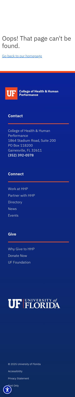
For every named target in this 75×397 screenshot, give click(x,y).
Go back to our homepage (22, 56)
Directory (15, 202)
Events (13, 215)
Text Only (13, 385)
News (12, 208)
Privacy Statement (18, 378)
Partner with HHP (21, 195)
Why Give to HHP (21, 249)
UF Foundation (19, 262)
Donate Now (17, 255)
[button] (7, 389)
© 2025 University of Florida (24, 364)
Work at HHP (18, 188)
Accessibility (15, 371)
